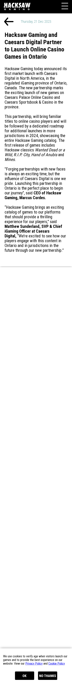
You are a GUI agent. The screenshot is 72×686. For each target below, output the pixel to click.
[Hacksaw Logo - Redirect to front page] (18, 13)
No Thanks (47, 676)
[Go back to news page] (9, 22)
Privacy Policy (34, 663)
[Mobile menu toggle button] (64, 7)
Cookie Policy (56, 663)
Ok (24, 676)
